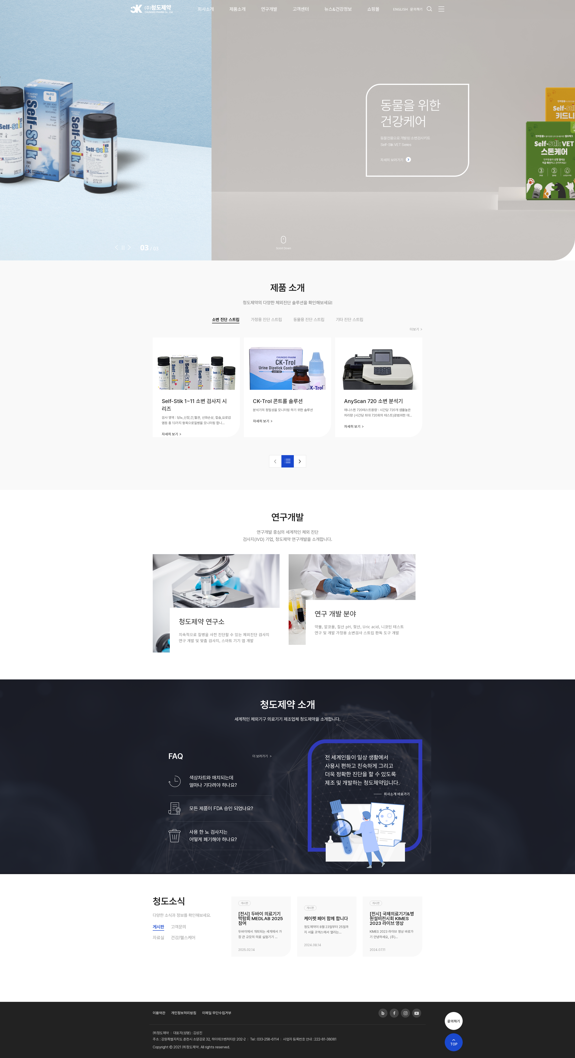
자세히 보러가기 (180, 160)
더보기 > (416, 329)
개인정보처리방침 (183, 1013)
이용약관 (159, 1013)
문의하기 (416, 9)
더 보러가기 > (262, 756)
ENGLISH (400, 9)
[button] (118, 247)
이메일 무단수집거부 (216, 1013)
